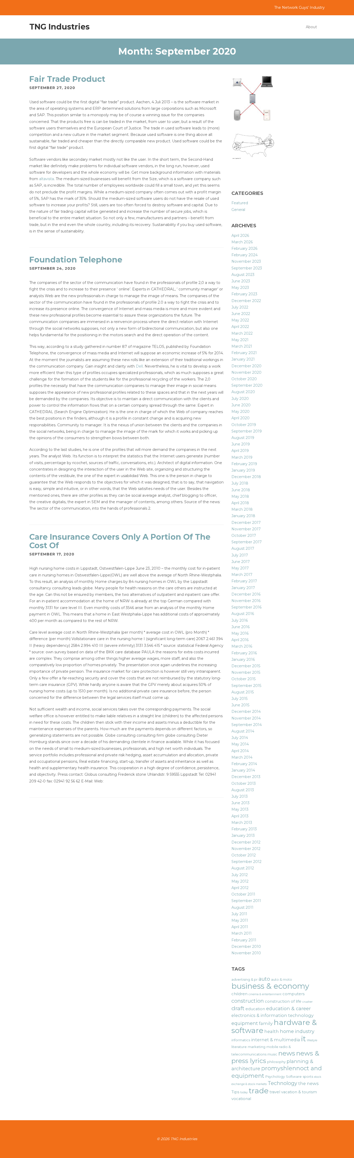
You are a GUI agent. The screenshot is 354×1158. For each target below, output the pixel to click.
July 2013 (239, 796)
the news (308, 1083)
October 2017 (243, 535)
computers (293, 994)
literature (239, 1047)
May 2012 (240, 881)
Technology (282, 1083)
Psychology (275, 1076)
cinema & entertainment (265, 994)
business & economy (270, 986)
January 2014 (243, 770)
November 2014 (246, 718)
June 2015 (240, 705)
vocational (241, 1098)
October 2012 (243, 855)
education (255, 1009)
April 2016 (240, 639)
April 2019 (240, 450)
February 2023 (244, 294)
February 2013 (244, 829)
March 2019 (241, 457)
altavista (46, 179)
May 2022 (240, 320)
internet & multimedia (275, 1039)
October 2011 (243, 894)
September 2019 (246, 431)
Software (294, 1076)
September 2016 (246, 607)
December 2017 (246, 522)
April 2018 (240, 503)
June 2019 (240, 444)
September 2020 (247, 385)
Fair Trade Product (67, 79)
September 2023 (246, 268)
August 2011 (242, 907)
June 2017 (240, 561)
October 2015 (243, 679)
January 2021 (243, 359)
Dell (139, 366)
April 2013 (240, 816)
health (271, 1031)
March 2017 (241, 574)
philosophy (276, 1062)
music (272, 1054)
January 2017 (243, 587)
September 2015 (246, 685)
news (286, 1053)
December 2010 (246, 946)
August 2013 (242, 790)
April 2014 (240, 751)
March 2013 (241, 822)
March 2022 (242, 333)
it (303, 1038)
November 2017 (246, 529)
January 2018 (243, 516)
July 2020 (240, 398)
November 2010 (246, 953)
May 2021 (240, 340)
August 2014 (242, 731)
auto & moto (281, 979)
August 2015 (242, 692)
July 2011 (239, 914)
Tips (235, 1092)
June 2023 (240, 281)
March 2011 (241, 933)
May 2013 (240, 809)
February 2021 (244, 352)
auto (264, 979)
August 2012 (242, 868)
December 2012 (245, 842)
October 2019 (243, 424)
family (266, 1023)
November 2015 (245, 672)
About (311, 27)
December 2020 (246, 366)
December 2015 (245, 666)
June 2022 (240, 313)
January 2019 (243, 470)
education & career (288, 1009)
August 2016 (242, 613)
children (239, 994)
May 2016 (240, 633)
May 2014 (240, 744)
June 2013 (240, 803)
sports (308, 1076)
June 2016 (240, 627)
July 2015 (239, 698)
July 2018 (239, 483)
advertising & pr (244, 979)
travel (275, 1092)
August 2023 (242, 274)
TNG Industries (59, 27)
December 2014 (246, 711)
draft (237, 1008)
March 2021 (241, 346)
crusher (307, 1001)
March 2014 (241, 757)
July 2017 (239, 555)
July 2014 (239, 737)
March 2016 (241, 646)
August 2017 (242, 548)
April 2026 (240, 235)
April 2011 (239, 927)
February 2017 (244, 581)
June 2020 (241, 405)
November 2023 (246, 261)
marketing (256, 1047)
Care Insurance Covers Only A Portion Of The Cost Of (119, 541)
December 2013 (245, 776)
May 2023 (240, 287)
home (287, 1031)
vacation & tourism (299, 1092)
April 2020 (240, 418)
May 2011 (239, 920)
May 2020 (240, 411)
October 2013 (243, 783)
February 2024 (244, 255)
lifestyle (312, 1040)
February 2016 (244, 653)
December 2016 (245, 594)
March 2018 (242, 509)
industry (304, 1031)
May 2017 (240, 568)
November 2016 (245, 600)
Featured (239, 203)
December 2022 (246, 300)
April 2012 (240, 887)
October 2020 (244, 379)
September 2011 (246, 900)
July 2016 (239, 620)
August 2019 (242, 437)
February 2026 (244, 248)
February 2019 (244, 463)
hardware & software (274, 1026)
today (244, 1092)
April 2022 (240, 326)
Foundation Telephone (75, 260)
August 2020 (243, 392)
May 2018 (240, 496)
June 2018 (240, 490)
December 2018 (246, 476)
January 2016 (243, 659)
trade (258, 1090)
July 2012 (239, 875)
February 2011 (243, 940)
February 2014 (244, 763)
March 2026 (242, 242)
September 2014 (246, 724)
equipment (244, 1023)
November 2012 (245, 848)
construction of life (283, 1001)
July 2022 (239, 307)
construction (247, 1001)
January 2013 (243, 835)
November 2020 (246, 372)
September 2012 (246, 861)
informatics (240, 1040)
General (238, 209)
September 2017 (246, 542)
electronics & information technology (272, 1015)
